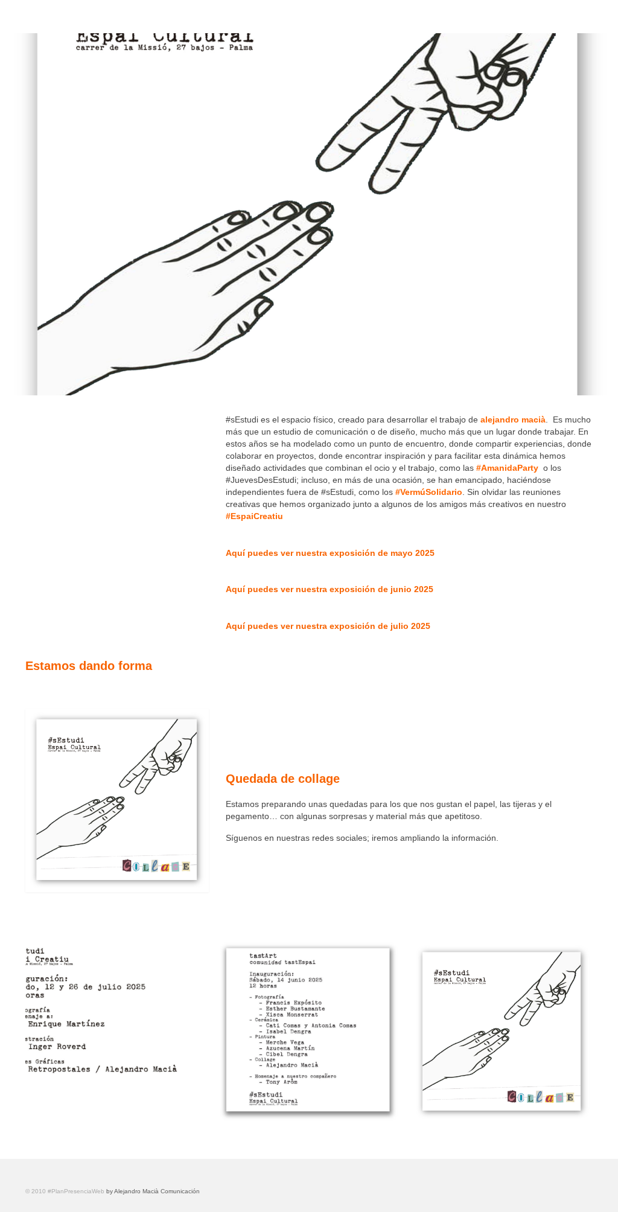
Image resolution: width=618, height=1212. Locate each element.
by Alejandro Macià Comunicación (153, 1191)
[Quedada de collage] (502, 1032)
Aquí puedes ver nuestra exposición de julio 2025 (328, 626)
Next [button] (582, 1031)
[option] (115, 1032)
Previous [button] (35, 1031)
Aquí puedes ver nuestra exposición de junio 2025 (329, 589)
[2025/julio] (115, 1032)
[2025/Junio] (309, 1032)
